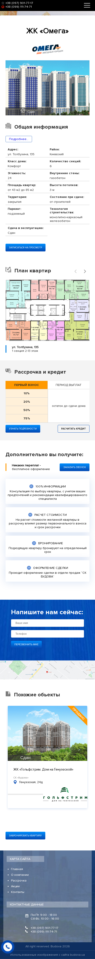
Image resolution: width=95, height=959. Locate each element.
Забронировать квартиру (25, 835)
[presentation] (10, 65)
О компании (20, 875)
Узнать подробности (23, 428)
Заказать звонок (74, 467)
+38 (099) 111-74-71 (19, 7)
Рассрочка (19, 880)
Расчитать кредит (73, 428)
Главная (17, 869)
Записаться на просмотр (25, 247)
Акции (15, 886)
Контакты (17, 892)
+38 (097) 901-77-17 (19, 3)
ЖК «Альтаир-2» (26, 769)
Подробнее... (18, 139)
